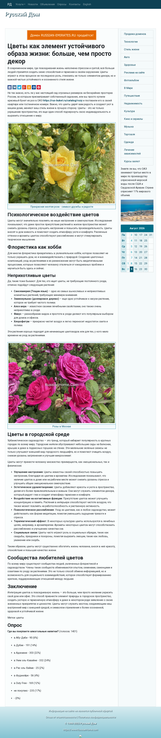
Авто (127, 57)
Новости (33, 4)
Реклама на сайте (134, 72)
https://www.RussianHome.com (80, 729)
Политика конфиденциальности (97, 717)
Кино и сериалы (133, 118)
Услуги (19, 4)
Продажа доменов (135, 33)
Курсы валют (132, 161)
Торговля (129, 134)
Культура (129, 111)
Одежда (129, 142)
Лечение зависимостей (132, 151)
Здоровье (130, 64)
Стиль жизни (131, 49)
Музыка (128, 126)
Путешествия (132, 95)
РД (9, 4)
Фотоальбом (131, 80)
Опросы (62, 4)
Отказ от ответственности (61, 717)
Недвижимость (133, 103)
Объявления (47, 4)
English (87, 4)
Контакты (74, 4)
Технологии (131, 41)
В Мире (128, 88)
